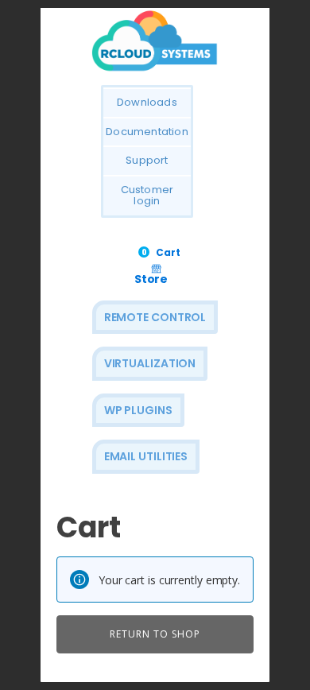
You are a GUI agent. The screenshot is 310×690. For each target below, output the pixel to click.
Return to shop (155, 634)
